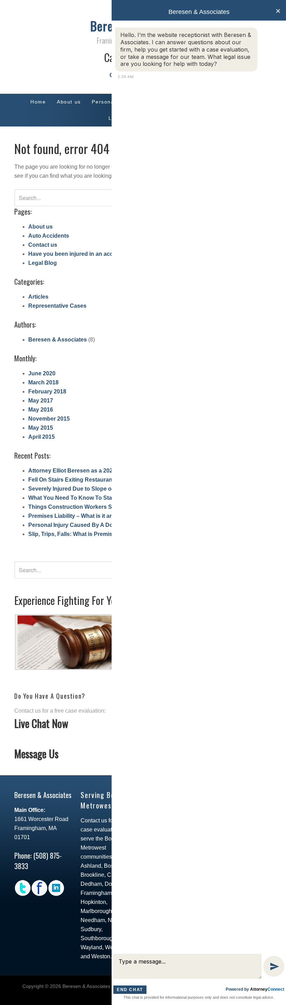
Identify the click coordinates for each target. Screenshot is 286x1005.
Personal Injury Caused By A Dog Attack (81, 525)
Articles (38, 297)
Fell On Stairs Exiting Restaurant (71, 480)
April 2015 (41, 437)
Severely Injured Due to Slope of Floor (78, 489)
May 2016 (40, 410)
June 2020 (41, 373)
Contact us (42, 245)
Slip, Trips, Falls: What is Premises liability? (85, 534)
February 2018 (47, 391)
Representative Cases (57, 306)
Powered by (255, 989)
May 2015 (40, 428)
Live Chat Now (41, 723)
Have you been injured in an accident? (79, 254)
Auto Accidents (48, 236)
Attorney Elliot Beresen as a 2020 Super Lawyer (91, 471)
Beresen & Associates (57, 340)
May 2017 (40, 401)
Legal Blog (42, 263)
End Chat (130, 989)
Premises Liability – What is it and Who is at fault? (93, 516)
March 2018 (43, 382)
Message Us (36, 753)
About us (40, 227)
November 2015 (49, 419)
